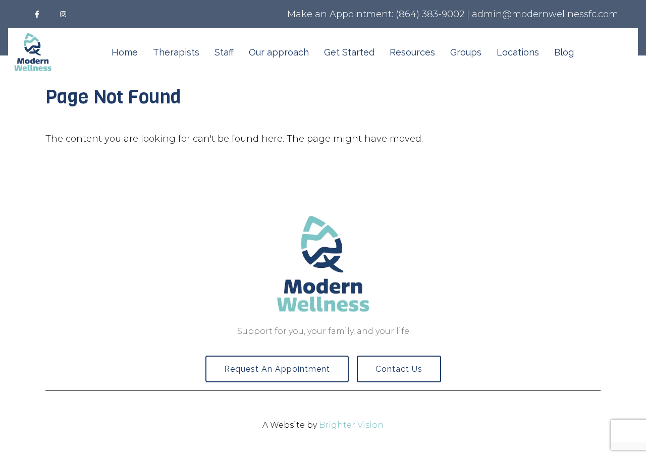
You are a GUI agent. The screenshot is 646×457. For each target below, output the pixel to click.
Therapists (176, 52)
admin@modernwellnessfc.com (545, 14)
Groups (465, 52)
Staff (224, 52)
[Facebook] (37, 14)
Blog (564, 52)
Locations (518, 52)
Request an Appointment (277, 369)
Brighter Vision (351, 425)
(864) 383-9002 (430, 14)
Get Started (349, 52)
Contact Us (398, 369)
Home (125, 52)
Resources (412, 52)
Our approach (279, 52)
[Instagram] (63, 14)
